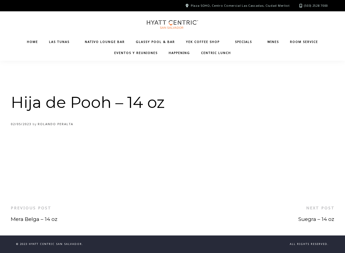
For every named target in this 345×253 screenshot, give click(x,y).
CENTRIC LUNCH (216, 53)
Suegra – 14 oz (316, 219)
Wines (273, 42)
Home (32, 42)
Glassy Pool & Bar (155, 42)
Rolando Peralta (55, 124)
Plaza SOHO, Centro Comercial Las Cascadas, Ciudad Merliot (240, 6)
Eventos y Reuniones (136, 53)
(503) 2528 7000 (316, 6)
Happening (179, 53)
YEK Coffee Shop (203, 42)
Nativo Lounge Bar (105, 42)
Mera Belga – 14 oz (34, 219)
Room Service (304, 42)
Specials (243, 42)
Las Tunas (59, 42)
